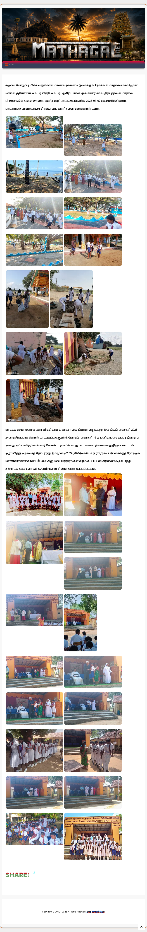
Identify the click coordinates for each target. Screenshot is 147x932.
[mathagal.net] (73, 59)
